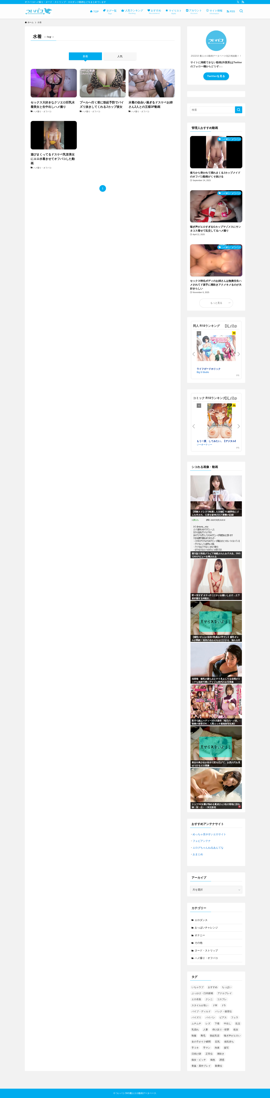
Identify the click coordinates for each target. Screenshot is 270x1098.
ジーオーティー (204, 444)
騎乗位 (218, 1065)
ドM (215, 1005)
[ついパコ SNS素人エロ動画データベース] (39, 11)
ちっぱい (226, 987)
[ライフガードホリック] (220, 348)
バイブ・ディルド (201, 1011)
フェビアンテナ (202, 840)
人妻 (205, 1029)
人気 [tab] (120, 56)
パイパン (210, 1017)
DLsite (231, 326)
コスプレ (222, 999)
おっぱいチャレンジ (206, 927)
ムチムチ (196, 1023)
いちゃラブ (198, 987)
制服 (194, 1035)
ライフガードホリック (209, 368)
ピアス (223, 1017)
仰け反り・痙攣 (220, 1029)
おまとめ (198, 854)
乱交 (237, 1023)
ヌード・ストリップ (206, 950)
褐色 (212, 1059)
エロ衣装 (196, 999)
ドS (224, 1005)
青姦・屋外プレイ (201, 1065)
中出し (227, 1023)
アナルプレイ (224, 993)
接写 (226, 1047)
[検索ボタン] (241, 11)
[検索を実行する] (238, 109)
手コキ (195, 1047)
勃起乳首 (214, 1035)
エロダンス (201, 920)
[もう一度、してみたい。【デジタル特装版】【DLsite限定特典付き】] (220, 421)
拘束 (217, 1047)
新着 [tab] (85, 56)
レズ (208, 1023)
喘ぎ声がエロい (232, 1035)
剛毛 (203, 1035)
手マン (206, 1047)
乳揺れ (195, 1029)
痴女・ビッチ (199, 1059)
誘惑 (221, 1059)
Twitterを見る (216, 76)
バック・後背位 (223, 1011)
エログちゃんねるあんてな (208, 847)
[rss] (242, 2)
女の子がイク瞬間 (201, 1041)
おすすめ (212, 987)
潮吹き (220, 1053)
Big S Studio (203, 372)
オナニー (200, 935)
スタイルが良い (200, 1005)
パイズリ (196, 1017)
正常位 (209, 1053)
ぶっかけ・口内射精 (202, 993)
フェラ (234, 1017)
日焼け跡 (196, 1053)
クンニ (209, 999)
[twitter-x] (238, 2)
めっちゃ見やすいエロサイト (209, 834)
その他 (198, 942)
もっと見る (216, 303)
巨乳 (217, 1041)
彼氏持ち (229, 1041)
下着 (217, 1023)
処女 (235, 1029)
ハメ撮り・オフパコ (206, 958)
